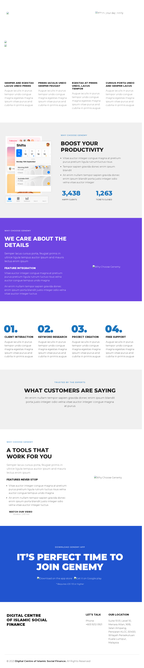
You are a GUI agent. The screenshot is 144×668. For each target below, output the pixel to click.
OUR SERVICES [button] (78, 14)
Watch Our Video (20, 511)
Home (73, 8)
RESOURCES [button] (100, 14)
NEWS (118, 14)
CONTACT (75, 19)
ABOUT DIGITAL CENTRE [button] (96, 8)
